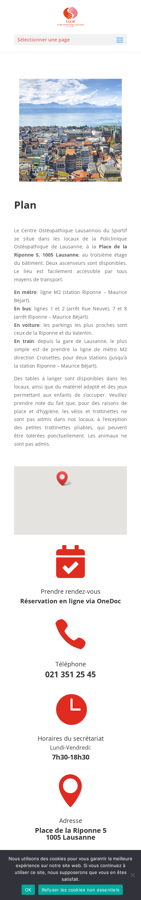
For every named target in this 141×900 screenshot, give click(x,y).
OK (28, 889)
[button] (64, 478)
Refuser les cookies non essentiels (81, 889)
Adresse (70, 820)
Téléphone (70, 664)
